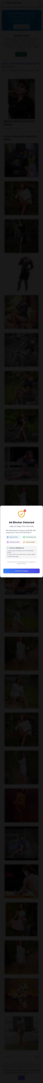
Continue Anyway (21, 571)
